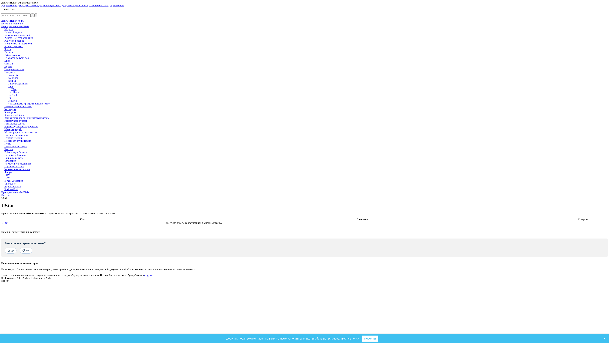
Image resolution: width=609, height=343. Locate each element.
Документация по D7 (49, 5)
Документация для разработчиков (19, 5)
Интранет (6, 195)
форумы (148, 275)
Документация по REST (75, 5)
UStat (4, 223)
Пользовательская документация (106, 5)
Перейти (370, 338)
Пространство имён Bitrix (15, 192)
